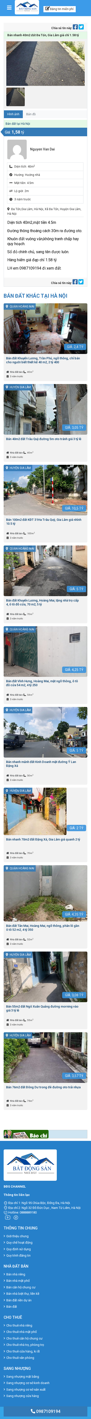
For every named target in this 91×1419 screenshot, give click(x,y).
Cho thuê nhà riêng (19, 1325)
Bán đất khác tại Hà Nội (35, 296)
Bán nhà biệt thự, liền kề (22, 1293)
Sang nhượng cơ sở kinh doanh (28, 1383)
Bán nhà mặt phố (18, 1281)
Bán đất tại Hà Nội (18, 123)
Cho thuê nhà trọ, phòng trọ (25, 1345)
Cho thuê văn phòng (20, 1358)
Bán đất (11, 1306)
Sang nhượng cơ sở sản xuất (26, 1389)
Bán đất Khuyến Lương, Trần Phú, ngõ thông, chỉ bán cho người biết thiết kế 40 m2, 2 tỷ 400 (43, 360)
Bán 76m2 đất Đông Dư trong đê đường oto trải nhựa (43, 1087)
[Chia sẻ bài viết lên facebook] (76, 28)
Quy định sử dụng (18, 1249)
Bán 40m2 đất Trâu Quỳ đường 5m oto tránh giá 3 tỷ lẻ (43, 439)
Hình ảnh (13, 114)
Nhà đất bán (16, 372)
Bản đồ (31, 114)
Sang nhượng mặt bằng (22, 1376)
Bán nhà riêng (15, 1274)
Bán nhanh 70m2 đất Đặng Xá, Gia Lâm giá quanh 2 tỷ (43, 839)
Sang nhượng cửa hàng (22, 1396)
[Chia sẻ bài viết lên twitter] (81, 28)
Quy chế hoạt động (19, 1242)
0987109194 (47, 1411)
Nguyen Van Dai (42, 149)
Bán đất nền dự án (19, 1300)
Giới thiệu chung (17, 1236)
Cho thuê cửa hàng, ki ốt (23, 1351)
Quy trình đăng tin (18, 1255)
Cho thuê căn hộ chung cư (24, 1338)
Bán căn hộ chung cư (20, 1287)
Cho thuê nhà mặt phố (21, 1332)
